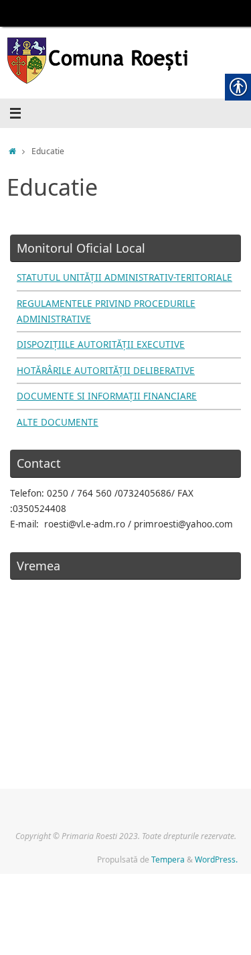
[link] (125, 63)
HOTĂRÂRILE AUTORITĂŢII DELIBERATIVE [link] (106, 371)
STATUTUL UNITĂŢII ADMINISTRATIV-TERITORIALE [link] (124, 277)
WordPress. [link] (216, 859)
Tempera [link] (168, 859)
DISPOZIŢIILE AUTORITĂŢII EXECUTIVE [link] (101, 344)
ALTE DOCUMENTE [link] (57, 422)
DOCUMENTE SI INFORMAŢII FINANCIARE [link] (107, 396)
